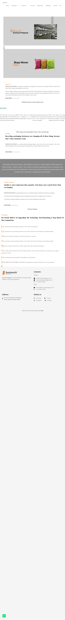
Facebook (38, 298)
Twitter (49, 298)
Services (32, 5)
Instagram (39, 300)
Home (7, 5)
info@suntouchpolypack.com (44, 278)
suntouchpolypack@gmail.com (44, 280)
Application (40, 5)
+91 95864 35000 (40, 289)
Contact (55, 5)
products (23, 5)
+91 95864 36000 (40, 282)
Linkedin (49, 300)
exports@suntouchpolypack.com (45, 287)
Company (13, 5)
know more (8, 98)
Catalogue (48, 5)
